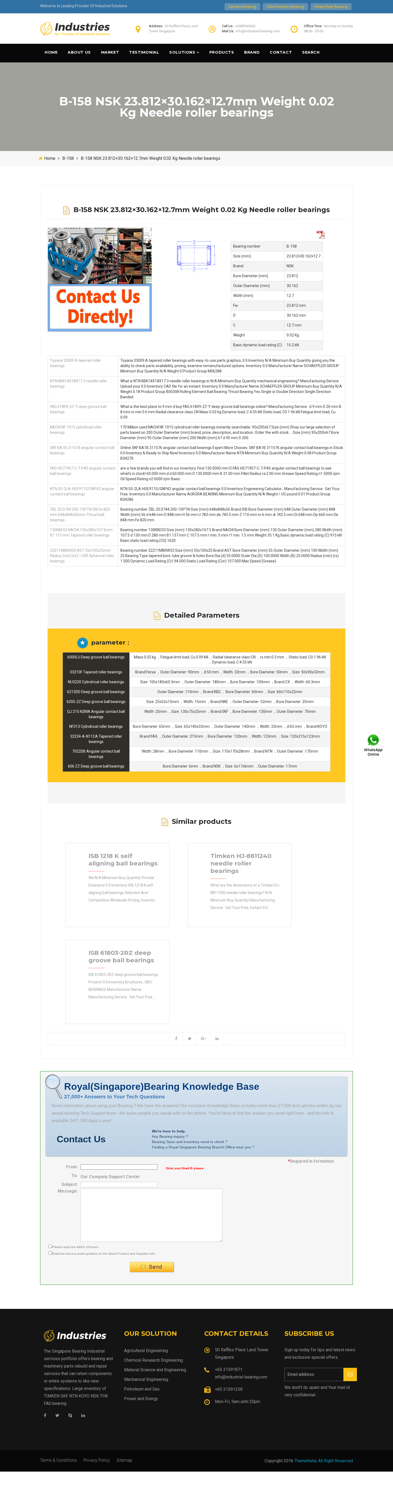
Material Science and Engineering (155, 1369)
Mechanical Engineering (146, 1379)
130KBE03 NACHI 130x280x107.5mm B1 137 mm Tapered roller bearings (81, 532)
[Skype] (70, 1416)
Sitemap (124, 1460)
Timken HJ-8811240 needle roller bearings (240, 863)
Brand (252, 52)
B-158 (68, 158)
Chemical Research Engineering (153, 1360)
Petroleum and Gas (142, 1389)
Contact (281, 52)
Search (310, 52)
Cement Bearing (242, 7)
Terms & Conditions (58, 1460)
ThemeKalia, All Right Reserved (323, 1460)
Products (221, 52)
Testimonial (144, 52)
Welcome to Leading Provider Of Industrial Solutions (83, 6)
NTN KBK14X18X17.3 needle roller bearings (78, 383)
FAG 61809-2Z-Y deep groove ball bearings (78, 409)
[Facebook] (45, 1416)
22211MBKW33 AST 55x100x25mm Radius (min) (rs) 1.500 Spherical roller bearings (82, 555)
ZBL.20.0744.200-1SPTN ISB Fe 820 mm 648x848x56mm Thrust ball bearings (80, 514)
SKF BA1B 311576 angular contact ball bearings (82, 450)
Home (51, 52)
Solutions (182, 52)
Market (110, 52)
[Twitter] (57, 1416)
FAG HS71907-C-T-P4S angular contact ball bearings (82, 471)
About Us (79, 52)
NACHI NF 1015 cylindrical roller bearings (76, 430)
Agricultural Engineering (146, 1350)
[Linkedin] (83, 1416)
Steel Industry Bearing (285, 7)
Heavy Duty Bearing (331, 7)
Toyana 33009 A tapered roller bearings (75, 363)
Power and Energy (141, 1398)
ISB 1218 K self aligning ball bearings (122, 859)
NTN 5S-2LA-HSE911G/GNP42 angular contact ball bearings (82, 491)
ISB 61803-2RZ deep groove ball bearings (121, 956)
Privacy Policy (96, 1460)
